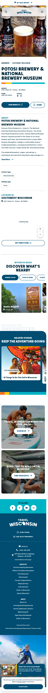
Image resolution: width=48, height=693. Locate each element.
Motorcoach (23, 573)
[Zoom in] (40, 227)
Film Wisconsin (23, 570)
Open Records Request (23, 611)
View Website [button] (14, 103)
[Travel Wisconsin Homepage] (24, 12)
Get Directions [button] (22, 241)
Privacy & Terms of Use (23, 621)
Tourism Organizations (23, 576)
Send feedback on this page (23, 555)
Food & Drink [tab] (27, 276)
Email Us (25, 542)
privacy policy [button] (21, 682)
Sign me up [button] (22, 427)
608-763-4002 (6, 93)
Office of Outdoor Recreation (23, 566)
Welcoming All (23, 608)
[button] (23, 3)
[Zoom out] (40, 232)
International (23, 583)
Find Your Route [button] (21, 472)
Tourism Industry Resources (23, 563)
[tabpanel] (23, 295)
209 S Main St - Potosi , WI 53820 (13, 88)
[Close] (42, 661)
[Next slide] (42, 32)
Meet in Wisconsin (23, 586)
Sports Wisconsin (23, 589)
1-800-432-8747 (24, 546)
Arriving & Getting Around (23, 601)
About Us (23, 598)
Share (39, 103)
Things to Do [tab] (10, 276)
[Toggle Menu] (40, 11)
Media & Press (23, 579)
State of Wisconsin (23, 614)
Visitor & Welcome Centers (23, 605)
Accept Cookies (23, 686)
